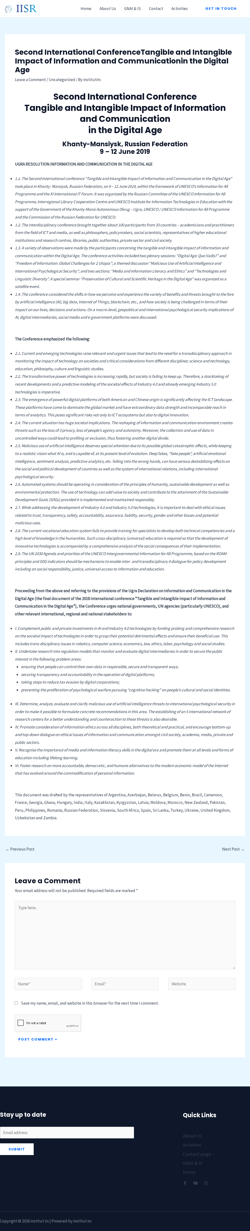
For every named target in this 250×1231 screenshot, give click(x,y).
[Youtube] (195, 1183)
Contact (156, 8)
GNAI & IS (132, 8)
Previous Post (19, 849)
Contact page (197, 1154)
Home (86, 8)
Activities (179, 8)
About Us (108, 8)
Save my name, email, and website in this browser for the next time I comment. (90, 1003)
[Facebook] (185, 1183)
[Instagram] (206, 1183)
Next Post (233, 849)
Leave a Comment (30, 79)
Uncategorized (62, 79)
